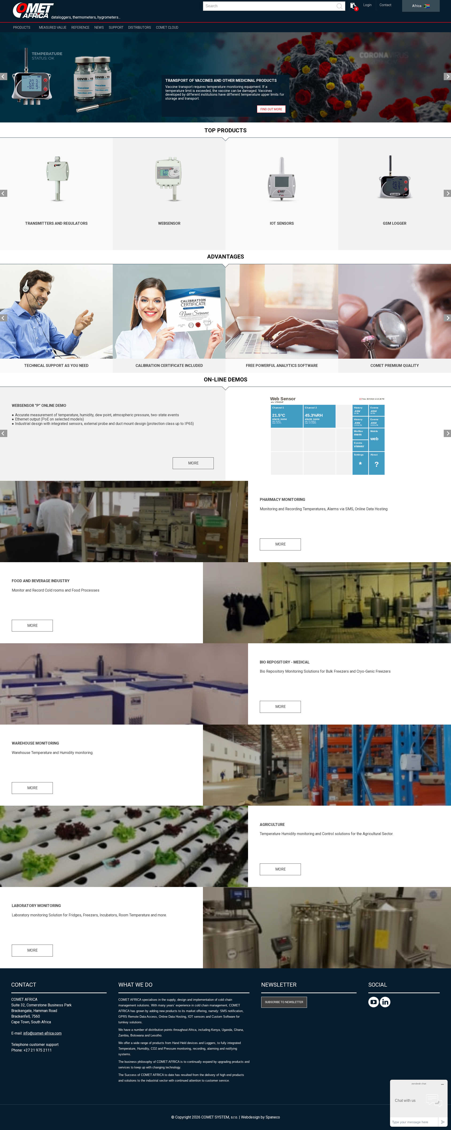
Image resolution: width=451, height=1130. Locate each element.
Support (116, 27)
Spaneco (273, 1117)
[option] (225, 77)
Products (21, 27)
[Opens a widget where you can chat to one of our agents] (418, 1103)
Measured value (52, 27)
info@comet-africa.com (42, 1033)
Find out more (271, 109)
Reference (80, 27)
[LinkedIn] (385, 1006)
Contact (385, 5)
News (99, 27)
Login (367, 5)
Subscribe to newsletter (284, 1002)
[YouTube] (374, 1006)
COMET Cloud (167, 27)
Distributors (139, 27)
